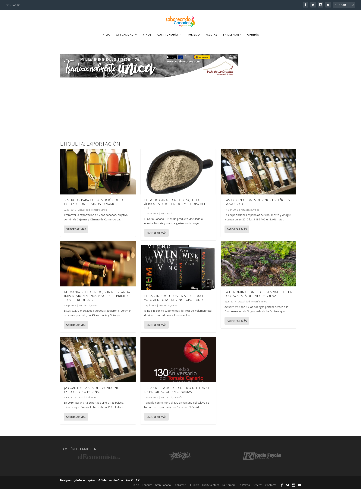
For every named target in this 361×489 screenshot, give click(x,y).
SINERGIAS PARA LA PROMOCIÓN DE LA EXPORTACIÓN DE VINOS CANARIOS (94, 202)
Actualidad (125, 34)
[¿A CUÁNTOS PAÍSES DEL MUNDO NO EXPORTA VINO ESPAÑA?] (98, 359)
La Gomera (229, 485)
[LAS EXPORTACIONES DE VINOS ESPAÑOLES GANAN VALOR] (258, 171)
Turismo (193, 34)
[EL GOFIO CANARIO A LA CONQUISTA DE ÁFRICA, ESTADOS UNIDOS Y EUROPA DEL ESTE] (178, 171)
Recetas (212, 34)
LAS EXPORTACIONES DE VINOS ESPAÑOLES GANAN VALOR (257, 202)
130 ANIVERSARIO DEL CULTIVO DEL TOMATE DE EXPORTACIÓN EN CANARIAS (177, 390)
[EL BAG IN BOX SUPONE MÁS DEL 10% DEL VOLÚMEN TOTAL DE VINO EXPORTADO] (178, 267)
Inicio (106, 34)
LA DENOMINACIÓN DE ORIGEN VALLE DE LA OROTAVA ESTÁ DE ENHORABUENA (258, 294)
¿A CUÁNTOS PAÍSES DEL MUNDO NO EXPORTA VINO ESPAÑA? (91, 390)
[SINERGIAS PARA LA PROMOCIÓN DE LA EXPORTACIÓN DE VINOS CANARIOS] (98, 171)
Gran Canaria (163, 485)
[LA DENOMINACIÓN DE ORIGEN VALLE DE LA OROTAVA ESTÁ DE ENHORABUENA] (258, 263)
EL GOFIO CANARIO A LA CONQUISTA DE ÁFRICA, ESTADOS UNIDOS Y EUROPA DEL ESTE (175, 204)
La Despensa (232, 34)
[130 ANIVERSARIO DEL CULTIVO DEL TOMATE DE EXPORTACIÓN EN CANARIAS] (178, 359)
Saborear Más (76, 229)
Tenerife (95, 209)
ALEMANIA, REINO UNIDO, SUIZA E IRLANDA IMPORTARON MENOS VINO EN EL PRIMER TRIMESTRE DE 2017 (97, 296)
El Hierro (194, 485)
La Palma (244, 485)
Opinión (253, 34)
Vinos (147, 34)
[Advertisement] (180, 105)
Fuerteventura (210, 485)
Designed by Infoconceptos (77, 480)
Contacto (271, 485)
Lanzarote (180, 485)
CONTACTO (13, 5)
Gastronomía (167, 34)
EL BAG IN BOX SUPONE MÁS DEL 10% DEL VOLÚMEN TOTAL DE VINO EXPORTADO (176, 298)
